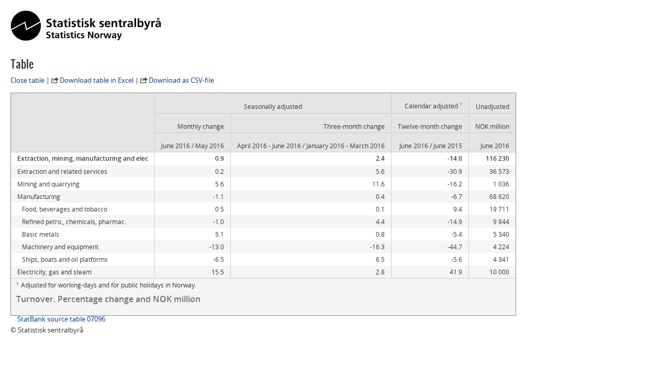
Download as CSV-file (181, 80)
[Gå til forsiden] (85, 26)
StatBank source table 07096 (61, 319)
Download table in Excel (96, 80)
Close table (27, 80)
